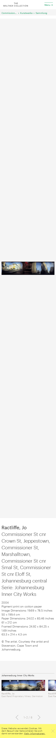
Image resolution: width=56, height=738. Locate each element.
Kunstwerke (26, 13)
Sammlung (41, 13)
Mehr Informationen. (34, 733)
